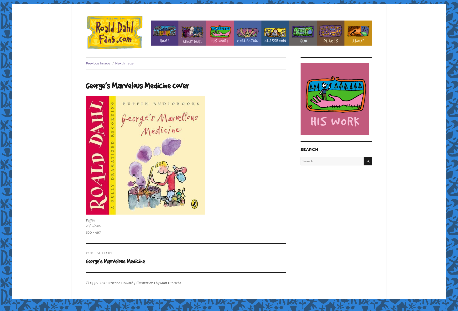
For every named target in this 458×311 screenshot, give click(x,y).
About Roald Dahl (192, 33)
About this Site (358, 33)
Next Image (124, 63)
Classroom (275, 33)
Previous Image (98, 63)
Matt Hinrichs (171, 283)
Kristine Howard (120, 283)
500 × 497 (93, 232)
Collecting (247, 33)
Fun (303, 33)
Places (330, 33)
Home (164, 33)
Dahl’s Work (220, 33)
